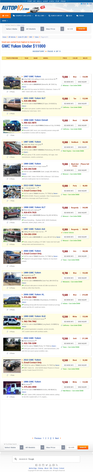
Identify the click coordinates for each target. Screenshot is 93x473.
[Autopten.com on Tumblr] (53, 465)
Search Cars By (56, 16)
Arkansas (66, 85)
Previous (37, 438)
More (4, 21)
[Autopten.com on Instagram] (43, 465)
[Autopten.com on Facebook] (36, 465)
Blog (70, 16)
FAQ (51, 468)
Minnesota (66, 282)
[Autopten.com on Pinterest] (40, 465)
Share (84, 4)
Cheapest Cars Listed (23, 16)
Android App (33, 468)
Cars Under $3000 (75, 240)
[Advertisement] (46, 66)
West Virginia (67, 151)
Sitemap (40, 468)
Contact (61, 468)
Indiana (65, 303)
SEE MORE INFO (69, 82)
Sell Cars (40, 16)
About (46, 468)
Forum (81, 16)
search (81, 29)
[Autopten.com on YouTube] (50, 465)
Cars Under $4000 (75, 85)
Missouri (65, 174)
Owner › (24, 87)
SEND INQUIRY (82, 82)
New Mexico (67, 391)
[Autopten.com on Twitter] (47, 465)
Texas (64, 194)
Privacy (55, 468)
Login (90, 4)
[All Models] (34, 29)
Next (57, 438)
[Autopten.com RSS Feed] (57, 465)
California (66, 107)
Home (7, 16)
